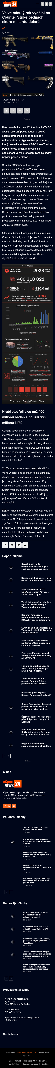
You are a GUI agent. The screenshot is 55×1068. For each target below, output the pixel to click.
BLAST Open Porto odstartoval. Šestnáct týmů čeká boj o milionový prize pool (34, 567)
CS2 (4, 28)
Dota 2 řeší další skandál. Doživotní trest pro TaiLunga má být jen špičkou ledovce (35, 732)
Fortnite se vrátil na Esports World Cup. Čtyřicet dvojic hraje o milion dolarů (35, 668)
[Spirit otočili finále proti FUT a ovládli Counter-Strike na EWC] (11, 580)
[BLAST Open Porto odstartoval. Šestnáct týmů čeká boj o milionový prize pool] (11, 567)
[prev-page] (4, 756)
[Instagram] (46, 4)
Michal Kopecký (17, 100)
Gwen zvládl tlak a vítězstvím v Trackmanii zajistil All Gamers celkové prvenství (36, 630)
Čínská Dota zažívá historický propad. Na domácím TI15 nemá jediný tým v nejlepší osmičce (36, 708)
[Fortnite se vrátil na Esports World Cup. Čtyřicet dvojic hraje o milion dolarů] (11, 669)
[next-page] (9, 756)
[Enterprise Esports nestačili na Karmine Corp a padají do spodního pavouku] (11, 643)
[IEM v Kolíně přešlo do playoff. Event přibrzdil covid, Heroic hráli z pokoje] (13, 843)
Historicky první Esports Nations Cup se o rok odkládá (36, 693)
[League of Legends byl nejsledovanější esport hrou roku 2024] (13, 869)
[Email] (20, 110)
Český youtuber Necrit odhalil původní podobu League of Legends (36, 719)
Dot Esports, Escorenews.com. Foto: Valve (27, 95)
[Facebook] (42, 4)
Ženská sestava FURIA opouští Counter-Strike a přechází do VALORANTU (33, 681)
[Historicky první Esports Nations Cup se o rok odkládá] (11, 694)
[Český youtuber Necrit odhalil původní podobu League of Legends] (11, 720)
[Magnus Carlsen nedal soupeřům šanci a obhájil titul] (11, 745)
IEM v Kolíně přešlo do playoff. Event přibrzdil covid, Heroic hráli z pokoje (37, 841)
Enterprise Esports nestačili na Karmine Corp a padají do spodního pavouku (35, 643)
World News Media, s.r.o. (26, 1052)
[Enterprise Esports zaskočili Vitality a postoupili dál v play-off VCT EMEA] (11, 656)
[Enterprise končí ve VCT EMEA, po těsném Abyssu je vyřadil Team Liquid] (11, 592)
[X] (50, 4)
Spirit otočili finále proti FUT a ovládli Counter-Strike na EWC (36, 579)
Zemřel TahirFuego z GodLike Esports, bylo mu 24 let (35, 828)
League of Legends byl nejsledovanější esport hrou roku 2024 (37, 867)
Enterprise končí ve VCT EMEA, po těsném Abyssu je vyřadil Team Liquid (35, 592)
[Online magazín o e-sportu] (10, 4)
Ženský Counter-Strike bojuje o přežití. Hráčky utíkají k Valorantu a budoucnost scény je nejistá (36, 606)
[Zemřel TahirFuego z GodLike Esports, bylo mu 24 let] (13, 830)
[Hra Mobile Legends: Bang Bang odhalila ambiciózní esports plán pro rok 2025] (13, 882)
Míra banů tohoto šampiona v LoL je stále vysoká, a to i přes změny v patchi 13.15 (37, 854)
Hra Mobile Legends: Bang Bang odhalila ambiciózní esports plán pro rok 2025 (36, 880)
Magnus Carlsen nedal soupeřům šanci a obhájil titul (36, 744)
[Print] (27, 110)
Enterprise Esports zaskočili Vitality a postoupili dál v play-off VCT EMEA (36, 655)
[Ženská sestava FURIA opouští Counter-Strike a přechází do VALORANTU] (11, 682)
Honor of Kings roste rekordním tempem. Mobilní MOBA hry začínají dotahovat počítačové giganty (36, 618)
